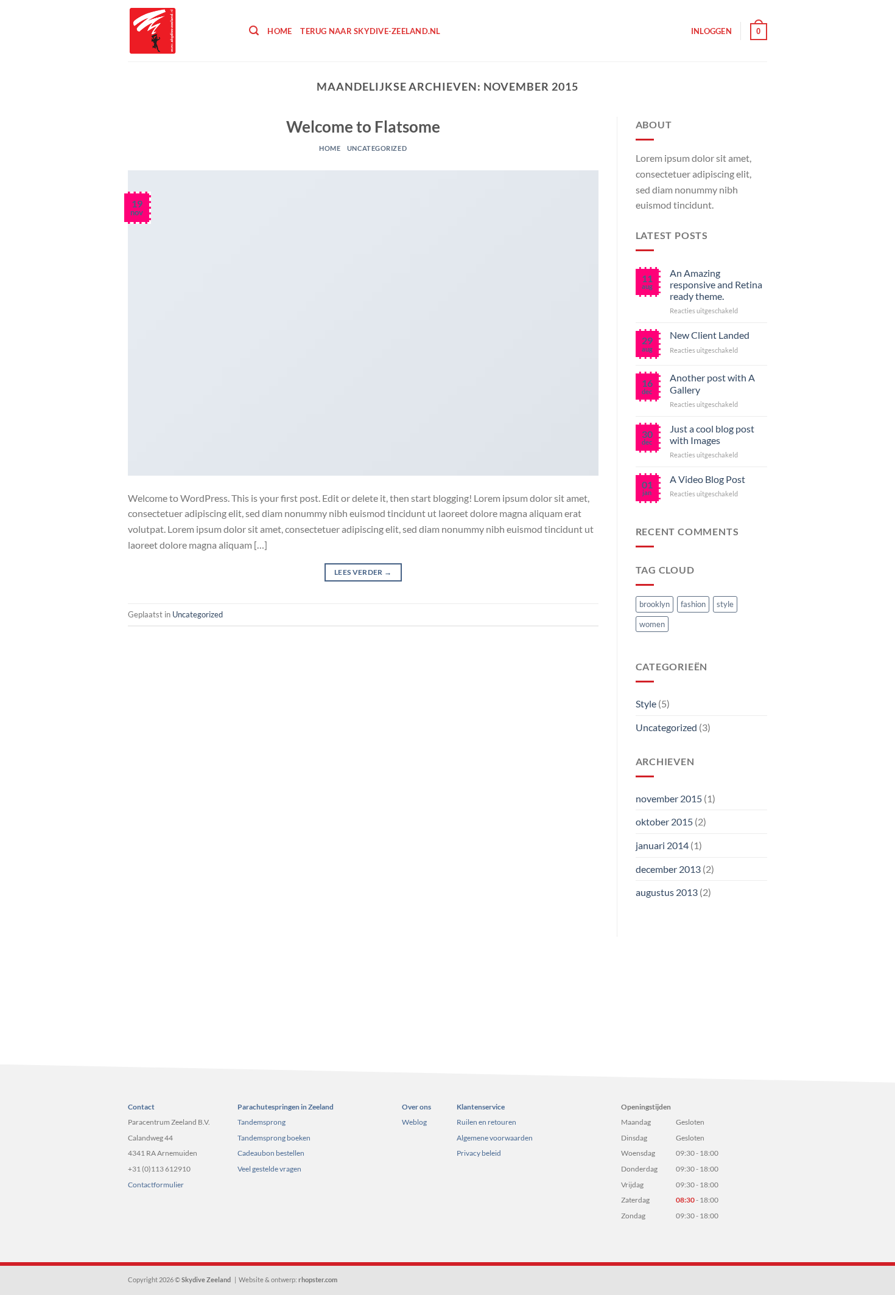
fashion (693, 604)
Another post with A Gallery (712, 383)
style (725, 604)
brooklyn (654, 604)
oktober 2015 (664, 821)
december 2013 (668, 869)
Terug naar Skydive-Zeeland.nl (370, 31)
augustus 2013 (667, 892)
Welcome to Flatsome (363, 126)
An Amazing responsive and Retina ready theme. (716, 284)
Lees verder (363, 572)
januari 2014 (662, 845)
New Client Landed (709, 335)
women (652, 624)
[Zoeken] (254, 31)
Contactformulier (156, 1184)
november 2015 (669, 798)
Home (279, 31)
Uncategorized (377, 148)
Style (646, 703)
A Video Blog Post (707, 479)
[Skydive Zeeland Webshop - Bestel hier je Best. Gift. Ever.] (179, 30)
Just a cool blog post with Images (712, 434)
